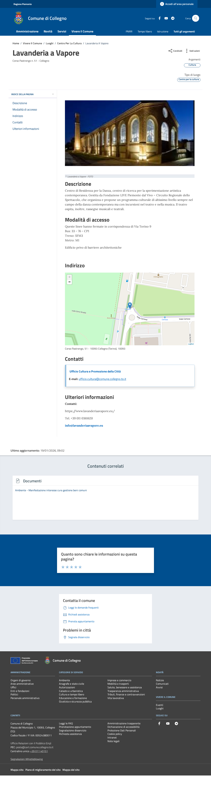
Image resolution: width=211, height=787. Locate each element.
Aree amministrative (22, 684)
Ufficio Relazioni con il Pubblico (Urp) (31, 743)
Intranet (112, 737)
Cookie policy (114, 734)
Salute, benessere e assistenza (124, 687)
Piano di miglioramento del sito (42, 770)
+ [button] (69, 277)
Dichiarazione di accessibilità (123, 727)
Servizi (62, 31)
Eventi (159, 705)
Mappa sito (17, 770)
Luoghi (160, 708)
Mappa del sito (70, 770)
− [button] (69, 282)
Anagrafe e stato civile (71, 684)
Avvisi (159, 687)
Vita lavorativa (115, 698)
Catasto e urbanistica (71, 691)
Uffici (13, 687)
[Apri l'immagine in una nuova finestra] (130, 133)
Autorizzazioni (67, 687)
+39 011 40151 (39, 751)
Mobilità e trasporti (118, 684)
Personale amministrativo (25, 698)
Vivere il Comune (82, 31)
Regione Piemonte (23, 4)
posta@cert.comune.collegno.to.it (34, 747)
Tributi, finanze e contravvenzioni (126, 694)
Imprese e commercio (119, 680)
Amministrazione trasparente (123, 723)
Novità (48, 31)
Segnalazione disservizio (72, 730)
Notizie (160, 680)
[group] (105, 499)
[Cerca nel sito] (195, 18)
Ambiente (64, 680)
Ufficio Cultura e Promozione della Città (95, 371)
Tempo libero (145, 31)
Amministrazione (27, 31)
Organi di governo (20, 680)
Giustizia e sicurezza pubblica (75, 701)
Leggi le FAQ (66, 723)
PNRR (129, 31)
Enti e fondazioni (20, 691)
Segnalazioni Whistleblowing (27, 759)
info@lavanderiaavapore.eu (84, 425)
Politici (14, 694)
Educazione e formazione (73, 698)
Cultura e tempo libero (71, 694)
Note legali (113, 741)
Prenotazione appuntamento (75, 727)
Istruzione (162, 31)
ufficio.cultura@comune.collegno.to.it (102, 379)
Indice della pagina (22, 94)
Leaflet (191, 344)
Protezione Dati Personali (121, 730)
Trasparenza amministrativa (123, 691)
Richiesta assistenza (70, 734)
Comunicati (162, 684)
